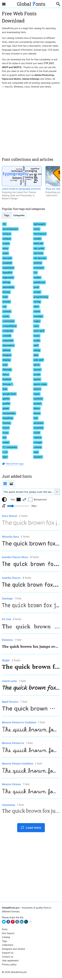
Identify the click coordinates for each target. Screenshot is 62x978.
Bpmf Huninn (10, 701)
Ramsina (7, 639)
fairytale (7, 369)
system (37, 403)
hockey (6, 423)
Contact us (7, 956)
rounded (38, 316)
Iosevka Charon (11, 577)
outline (37, 277)
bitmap (6, 282)
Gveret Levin (9, 681)
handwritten (9, 413)
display (6, 359)
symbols (38, 398)
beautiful (7, 272)
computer (8, 330)
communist (8, 321)
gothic (6, 398)
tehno (37, 408)
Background (40, 499)
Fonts (4, 929)
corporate (8, 340)
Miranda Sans (10, 536)
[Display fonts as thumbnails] (11, 483)
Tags (6, 215)
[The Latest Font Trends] (22, 176)
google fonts (9, 393)
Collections (7, 944)
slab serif (38, 359)
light (5, 456)
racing (37, 301)
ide (4, 437)
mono (37, 229)
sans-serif (39, 330)
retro (36, 306)
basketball (8, 267)
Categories (19, 215)
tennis (37, 413)
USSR (37, 432)
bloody (6, 292)
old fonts (38, 253)
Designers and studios (13, 948)
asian (5, 253)
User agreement (10, 960)
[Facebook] (8, 922)
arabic (6, 243)
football (7, 379)
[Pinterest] (13, 922)
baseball (7, 262)
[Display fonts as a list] (5, 483)
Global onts (31, 4)
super (37, 393)
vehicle (37, 437)
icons (5, 432)
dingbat (7, 355)
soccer (37, 369)
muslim (37, 238)
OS (35, 272)
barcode (7, 258)
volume (37, 447)
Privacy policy (9, 964)
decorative (8, 345)
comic (6, 316)
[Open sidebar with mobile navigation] (4, 4)
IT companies (10, 447)
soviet (37, 374)
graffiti (6, 403)
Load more (33, 827)
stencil (37, 389)
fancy (6, 374)
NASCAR (38, 243)
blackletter (8, 287)
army (5, 248)
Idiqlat (6, 660)
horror (6, 427)
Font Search (8, 933)
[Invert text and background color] (24, 499)
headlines (8, 418)
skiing (37, 350)
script (37, 340)
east (5, 364)
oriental (37, 262)
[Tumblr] (17, 922)
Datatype (7, 598)
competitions (9, 326)
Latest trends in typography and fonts (21, 188)
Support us (7, 952)
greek (6, 408)
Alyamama (8, 804)
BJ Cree (6, 619)
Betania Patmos (11, 784)
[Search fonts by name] (58, 4)
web (36, 452)
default (6, 350)
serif (36, 345)
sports (37, 379)
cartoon (7, 311)
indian (6, 442)
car (4, 306)
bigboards (8, 277)
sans (36, 326)
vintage (38, 442)
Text (12, 499)
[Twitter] (4, 922)
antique (7, 238)
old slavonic (40, 258)
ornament (39, 267)
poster (37, 292)
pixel (36, 287)
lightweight (39, 224)
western (38, 456)
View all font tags (15, 463)
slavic (37, 364)
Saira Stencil (9, 515)
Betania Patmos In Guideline (19, 722)
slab (36, 355)
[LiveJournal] (26, 922)
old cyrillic (39, 248)
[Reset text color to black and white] (4, 499)
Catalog (6, 937)
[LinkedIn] (22, 922)
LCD (5, 452)
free (5, 389)
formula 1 (7, 384)
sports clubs (40, 384)
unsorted (38, 427)
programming (41, 296)
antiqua (7, 233)
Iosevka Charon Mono (15, 557)
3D (4, 224)
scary (37, 335)
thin (36, 418)
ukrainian (38, 423)
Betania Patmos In (13, 743)
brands (6, 301)
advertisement (10, 229)
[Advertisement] (31, 122)
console (7, 335)
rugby (37, 321)
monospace (40, 233)
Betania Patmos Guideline (17, 763)
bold (5, 296)
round (37, 311)
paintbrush (39, 282)
